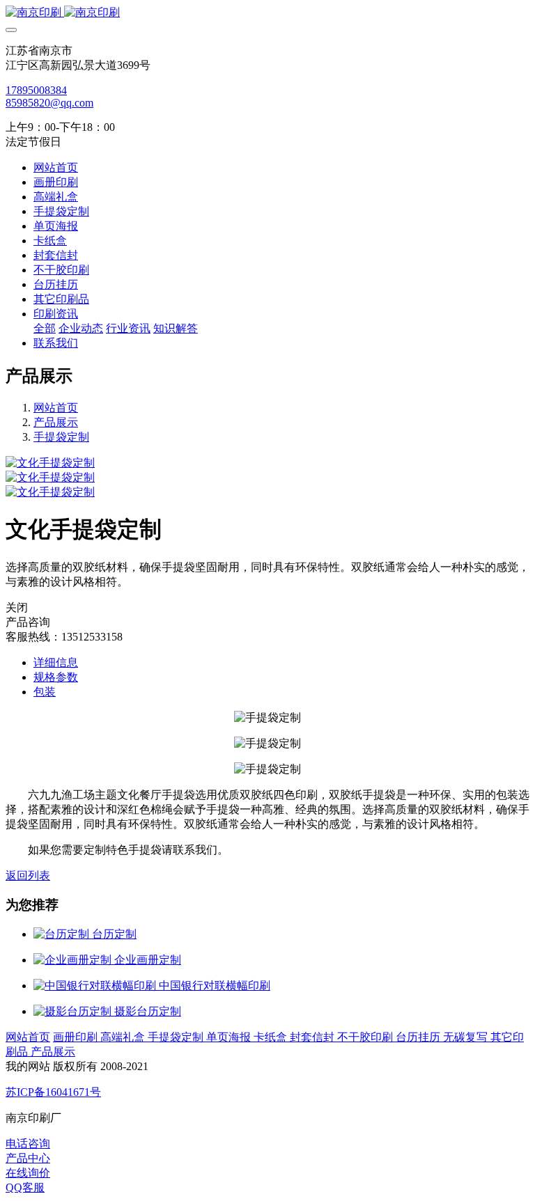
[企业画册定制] (73, 960)
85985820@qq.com (49, 103)
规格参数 (55, 677)
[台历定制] (62, 934)
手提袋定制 (61, 437)
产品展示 (55, 422)
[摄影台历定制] (73, 1011)
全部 (44, 328)
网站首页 (55, 167)
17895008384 (36, 90)
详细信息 (55, 662)
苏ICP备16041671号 (53, 1092)
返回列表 (28, 875)
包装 (44, 692)
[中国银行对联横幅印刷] (96, 985)
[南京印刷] (267, 13)
